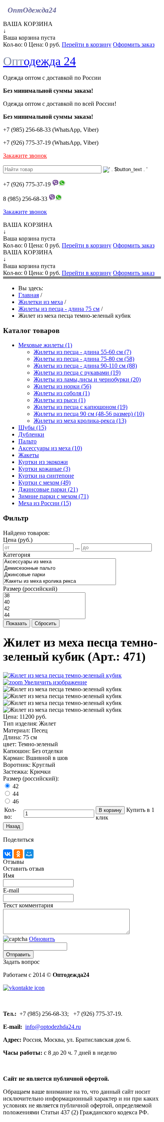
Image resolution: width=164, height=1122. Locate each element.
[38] (44, 596)
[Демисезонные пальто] (59, 568)
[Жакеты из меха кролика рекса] (59, 581)
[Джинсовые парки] (59, 575)
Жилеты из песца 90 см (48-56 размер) (89, 414)
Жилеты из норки (62, 386)
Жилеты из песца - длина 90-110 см (85, 365)
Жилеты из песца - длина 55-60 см (82, 352)
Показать (16, 623)
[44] (44, 615)
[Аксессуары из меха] (59, 562)
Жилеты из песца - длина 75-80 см (84, 359)
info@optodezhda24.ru (53, 1026)
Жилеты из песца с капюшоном (80, 407)
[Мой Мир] (29, 853)
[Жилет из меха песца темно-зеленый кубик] (62, 689)
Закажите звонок (25, 155)
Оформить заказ (133, 44)
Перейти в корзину (86, 44)
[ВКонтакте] (7, 853)
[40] (44, 602)
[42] (44, 609)
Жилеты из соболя (62, 393)
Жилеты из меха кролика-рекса (80, 420)
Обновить (42, 939)
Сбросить (45, 623)
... (77, 547)
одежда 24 (39, 61)
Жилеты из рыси (59, 400)
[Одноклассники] (18, 853)
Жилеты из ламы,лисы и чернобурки (87, 379)
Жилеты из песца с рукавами (77, 372)
